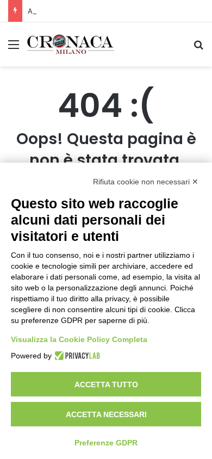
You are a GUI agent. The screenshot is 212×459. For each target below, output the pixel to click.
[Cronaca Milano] (70, 44)
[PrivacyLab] (76, 355)
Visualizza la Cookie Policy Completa (79, 339)
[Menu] (13, 48)
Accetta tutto (106, 384)
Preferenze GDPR (106, 442)
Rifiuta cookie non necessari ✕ (145, 181)
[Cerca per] (198, 48)
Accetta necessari (106, 414)
